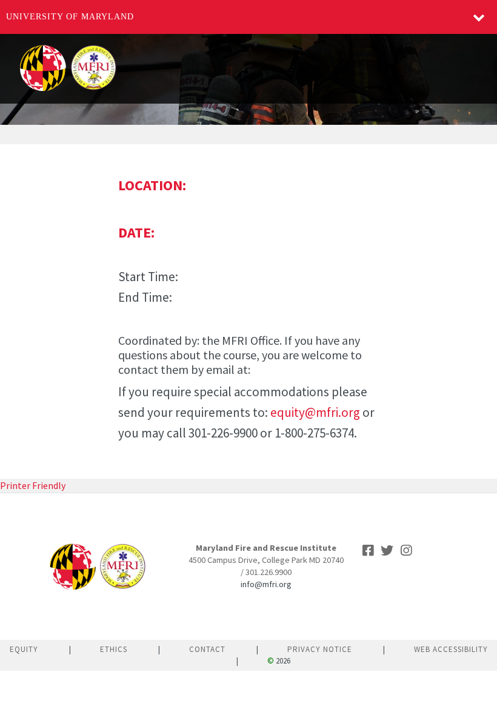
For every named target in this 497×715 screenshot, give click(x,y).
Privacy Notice (319, 649)
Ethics (113, 649)
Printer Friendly (32, 485)
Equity (24, 649)
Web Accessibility (451, 649)
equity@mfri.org (315, 412)
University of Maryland (70, 16)
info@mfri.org (266, 584)
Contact (207, 649)
